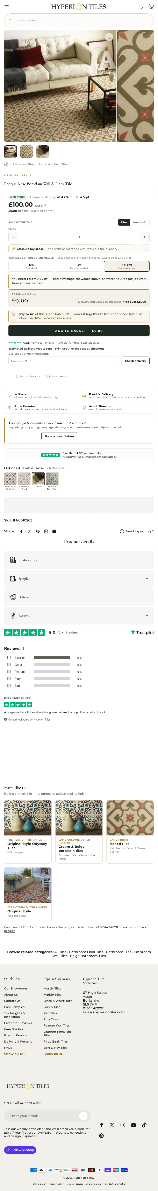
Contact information (115, 1184)
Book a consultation (59, 436)
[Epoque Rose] (38, 479)
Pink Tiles (51, 1019)
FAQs (8, 1048)
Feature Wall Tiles (57, 1025)
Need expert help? (140, 531)
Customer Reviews (18, 1023)
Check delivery (135, 361)
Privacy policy (56, 1184)
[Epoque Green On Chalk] (24, 479)
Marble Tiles (52, 994)
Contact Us (12, 1001)
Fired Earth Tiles (56, 1041)
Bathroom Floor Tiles (53, 164)
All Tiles (60, 952)
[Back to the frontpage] (6, 164)
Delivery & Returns (18, 1041)
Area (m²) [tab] (139, 222)
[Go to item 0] (10, 151)
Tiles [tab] (124, 222)
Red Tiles (50, 1013)
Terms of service (74, 1184)
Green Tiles (52, 1007)
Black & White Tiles (58, 1001)
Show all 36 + (55, 1054)
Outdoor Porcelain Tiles (57, 1033)
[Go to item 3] (42, 151)
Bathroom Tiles (23, 164)
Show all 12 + (15, 1054)
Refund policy (39, 1184)
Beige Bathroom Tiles (88, 956)
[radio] (31, 266)
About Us (11, 994)
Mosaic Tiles (52, 988)
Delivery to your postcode (28, 353)
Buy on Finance (15, 1035)
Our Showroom (15, 988)
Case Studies (13, 1029)
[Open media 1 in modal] (109, 37)
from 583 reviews (31, 342)
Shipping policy (94, 1184)
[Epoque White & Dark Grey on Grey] (52, 479)
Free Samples (14, 1007)
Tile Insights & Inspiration (14, 1015)
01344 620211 (109, 927)
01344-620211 (94, 1008)
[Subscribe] (83, 1116)
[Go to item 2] (26, 151)
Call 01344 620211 (24, 436)
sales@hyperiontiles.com (104, 1012)
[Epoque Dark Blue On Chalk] (10, 479)
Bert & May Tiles (55, 1048)
